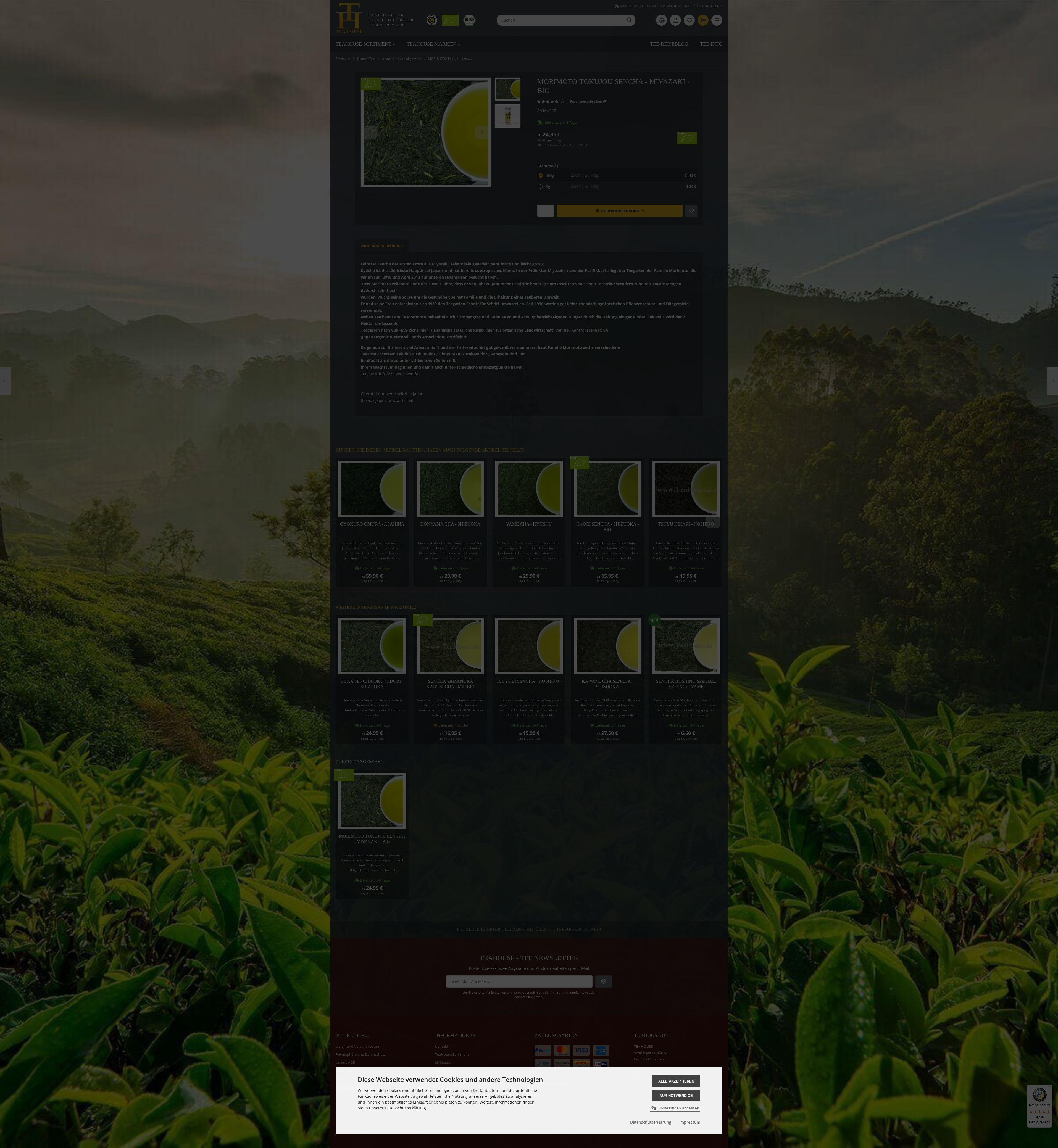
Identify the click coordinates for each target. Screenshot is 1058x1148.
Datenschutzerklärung (650, 1122)
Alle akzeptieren (676, 1081)
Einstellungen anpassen (677, 1108)
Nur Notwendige (676, 1096)
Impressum (689, 1122)
